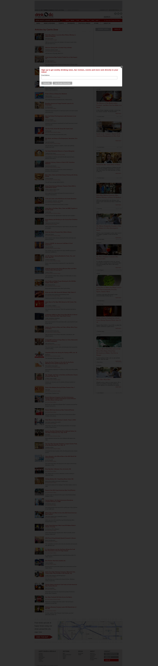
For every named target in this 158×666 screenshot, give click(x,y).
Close (121, 67)
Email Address (45, 75)
